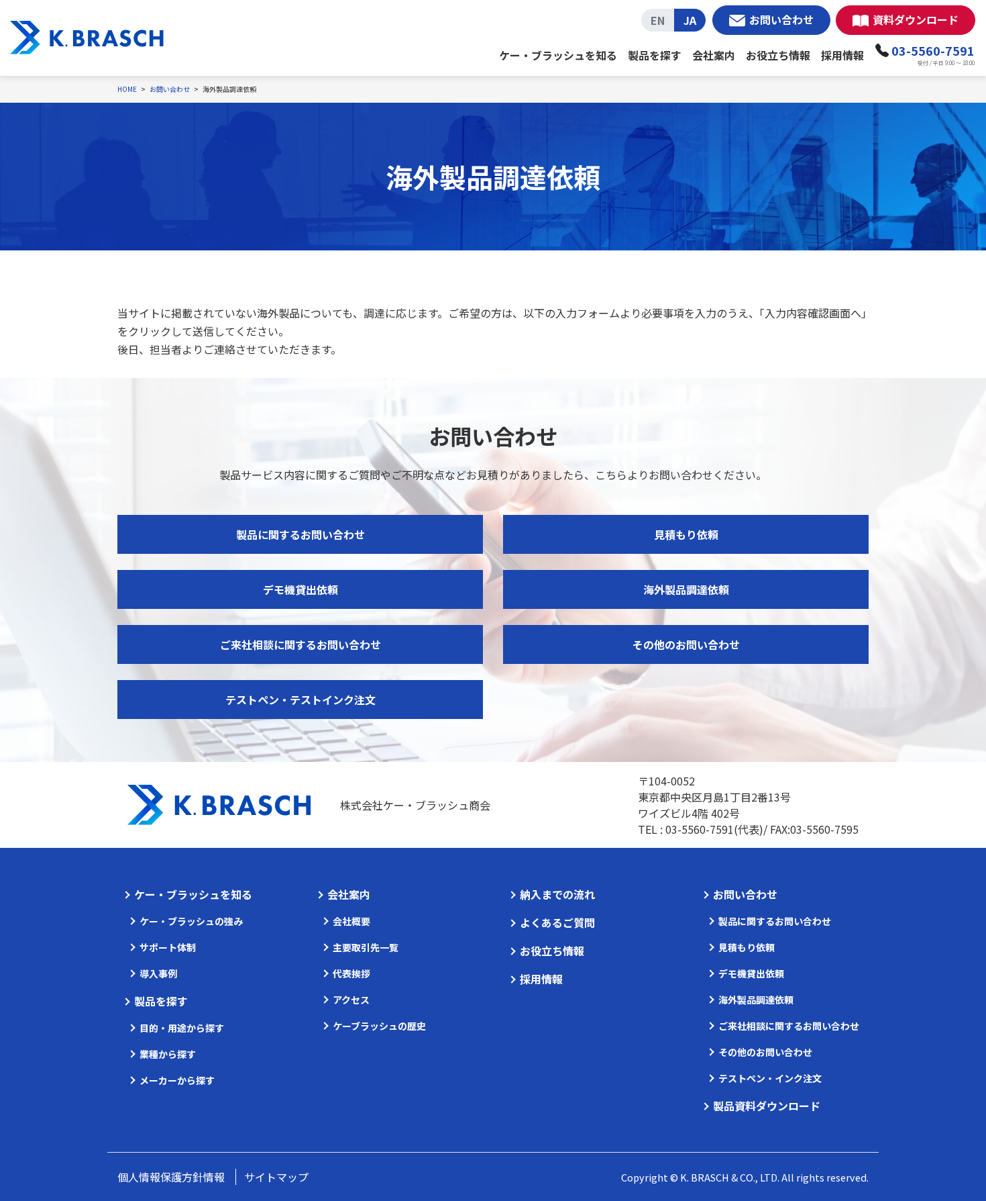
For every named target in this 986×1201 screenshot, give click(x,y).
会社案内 (713, 55)
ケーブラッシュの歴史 (379, 1025)
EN (658, 20)
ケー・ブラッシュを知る (558, 55)
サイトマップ (276, 1177)
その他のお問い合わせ (686, 644)
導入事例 (158, 973)
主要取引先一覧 (365, 947)
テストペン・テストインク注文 (300, 699)
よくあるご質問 (557, 922)
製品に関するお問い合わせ (300, 534)
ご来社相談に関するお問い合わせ (300, 644)
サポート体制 (168, 947)
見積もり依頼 (686, 534)
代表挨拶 (351, 973)
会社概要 (351, 921)
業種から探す (168, 1054)
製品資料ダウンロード (766, 1106)
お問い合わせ (781, 19)
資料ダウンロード (915, 19)
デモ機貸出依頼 (300, 589)
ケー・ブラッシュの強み (191, 921)
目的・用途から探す (182, 1028)
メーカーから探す (177, 1080)
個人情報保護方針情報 (171, 1177)
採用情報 (842, 55)
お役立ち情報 (778, 55)
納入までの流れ (557, 894)
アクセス (351, 999)
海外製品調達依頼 (686, 589)
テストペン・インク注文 (770, 1078)
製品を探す (654, 55)
